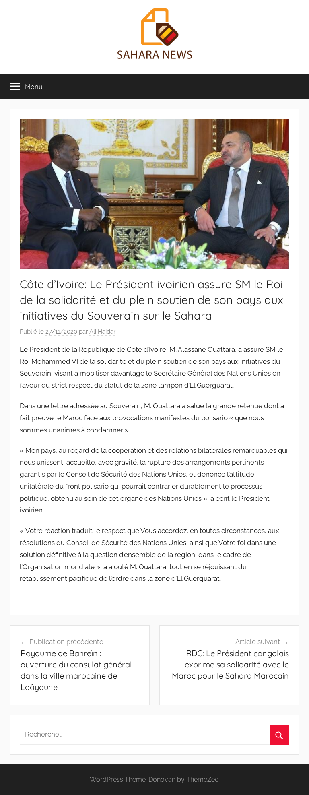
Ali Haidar (102, 331)
